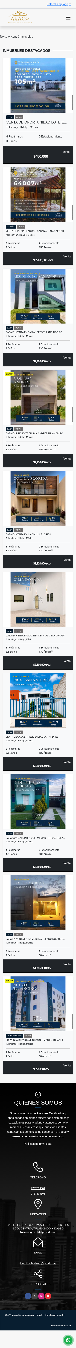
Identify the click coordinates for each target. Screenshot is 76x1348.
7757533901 (38, 1188)
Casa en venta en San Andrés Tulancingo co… (35, 332)
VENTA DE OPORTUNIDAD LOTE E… (36, 122)
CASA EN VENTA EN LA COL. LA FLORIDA (28, 534)
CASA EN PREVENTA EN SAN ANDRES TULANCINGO (34, 433)
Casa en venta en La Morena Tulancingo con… (35, 938)
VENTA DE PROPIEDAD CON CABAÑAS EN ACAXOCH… (35, 231)
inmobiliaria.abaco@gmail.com (38, 1263)
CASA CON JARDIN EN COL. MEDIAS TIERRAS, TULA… (35, 837)
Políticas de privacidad (38, 1143)
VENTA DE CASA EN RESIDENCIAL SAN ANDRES (32, 736)
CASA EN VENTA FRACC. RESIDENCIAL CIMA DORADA (35, 635)
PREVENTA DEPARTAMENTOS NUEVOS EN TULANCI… (35, 1040)
